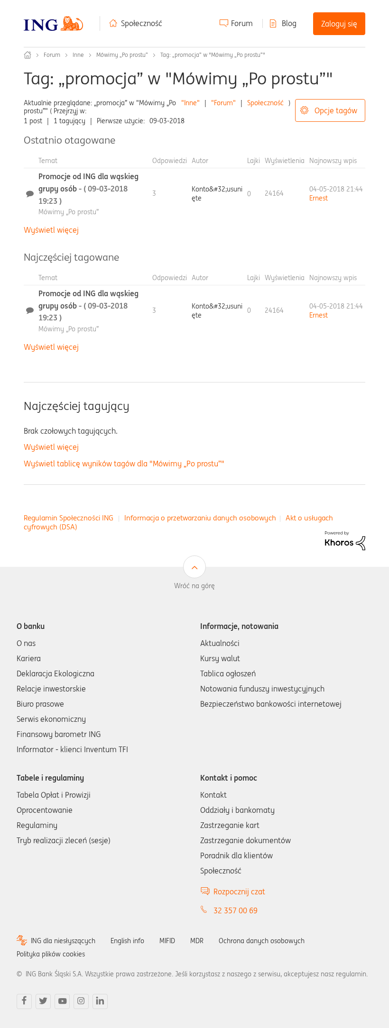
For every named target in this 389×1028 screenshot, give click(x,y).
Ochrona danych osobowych (262, 941)
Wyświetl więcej (51, 230)
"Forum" (223, 103)
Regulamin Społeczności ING (68, 517)
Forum (242, 23)
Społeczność (141, 23)
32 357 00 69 (235, 910)
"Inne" (190, 103)
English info (127, 941)
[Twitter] (43, 1001)
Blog (289, 23)
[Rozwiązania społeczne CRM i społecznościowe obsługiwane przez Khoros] (345, 540)
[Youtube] (62, 1001)
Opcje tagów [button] (336, 110)
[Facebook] (24, 1001)
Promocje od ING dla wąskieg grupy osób (88, 188)
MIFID (167, 941)
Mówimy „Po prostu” (122, 54)
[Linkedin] (100, 1001)
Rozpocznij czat (239, 891)
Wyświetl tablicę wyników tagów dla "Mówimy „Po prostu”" (124, 463)
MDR (197, 941)
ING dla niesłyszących (63, 941)
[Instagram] (81, 1001)
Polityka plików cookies (51, 954)
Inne (78, 54)
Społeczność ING (27, 55)
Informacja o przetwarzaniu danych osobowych (200, 517)
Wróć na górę (194, 586)
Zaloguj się (339, 23)
